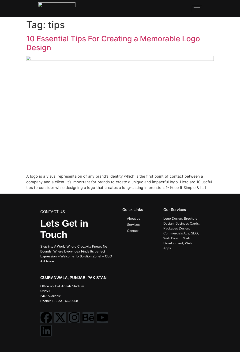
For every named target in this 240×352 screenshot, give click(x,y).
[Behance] (88, 317)
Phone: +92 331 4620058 (59, 301)
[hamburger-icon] (196, 8)
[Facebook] (46, 317)
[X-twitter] (60, 317)
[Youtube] (102, 317)
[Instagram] (74, 317)
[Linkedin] (46, 331)
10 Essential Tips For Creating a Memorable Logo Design (113, 43)
